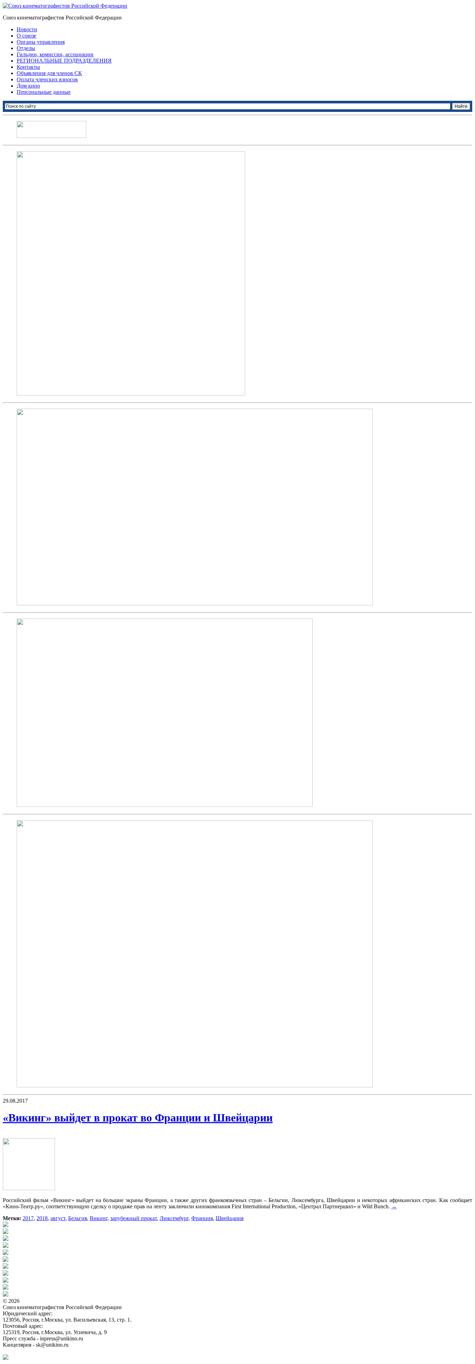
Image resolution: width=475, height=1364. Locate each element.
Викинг (98, 1218)
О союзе (26, 36)
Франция (202, 1218)
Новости (27, 29)
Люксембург (174, 1218)
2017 (28, 1218)
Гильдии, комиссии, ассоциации (55, 54)
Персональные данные (44, 92)
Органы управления (41, 42)
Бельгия (77, 1218)
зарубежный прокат (133, 1218)
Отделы (26, 48)
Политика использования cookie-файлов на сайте (61, 1351)
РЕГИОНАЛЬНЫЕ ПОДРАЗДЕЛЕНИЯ (64, 61)
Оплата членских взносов (47, 79)
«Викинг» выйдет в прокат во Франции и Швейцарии (138, 1117)
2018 (42, 1218)
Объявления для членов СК (49, 73)
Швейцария (229, 1218)
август (57, 1218)
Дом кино (28, 86)
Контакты (28, 67)
